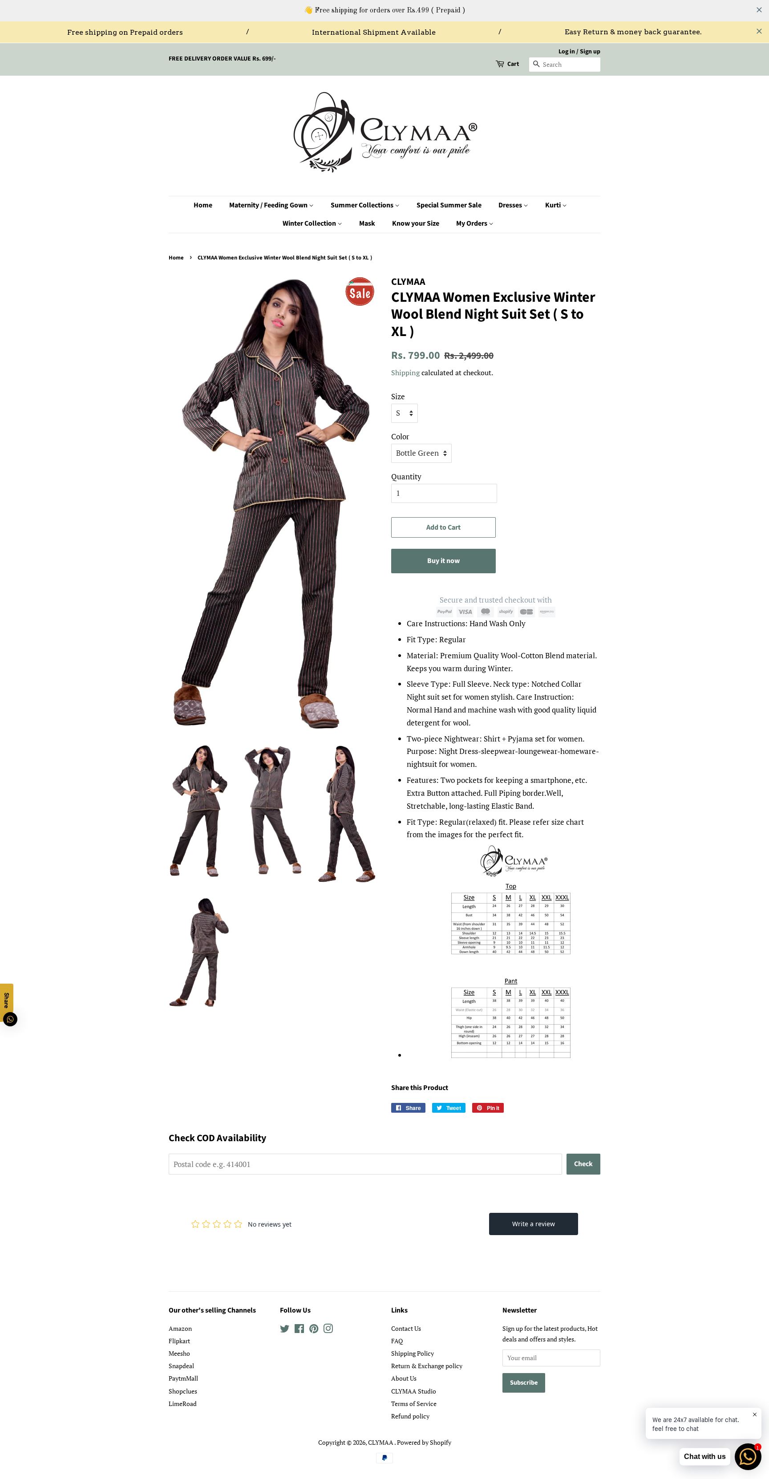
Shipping (405, 372)
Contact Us (406, 1328)
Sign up (590, 51)
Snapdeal (181, 1365)
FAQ (397, 1341)
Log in (567, 51)
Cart (513, 64)
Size (398, 396)
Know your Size (415, 223)
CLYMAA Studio (413, 1391)
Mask (367, 223)
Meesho (179, 1353)
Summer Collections (363, 205)
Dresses (510, 205)
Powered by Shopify (424, 1442)
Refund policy (410, 1416)
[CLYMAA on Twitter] (285, 1330)
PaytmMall (183, 1378)
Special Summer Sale (449, 205)
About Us (404, 1378)
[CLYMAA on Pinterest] (314, 1330)
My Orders (472, 223)
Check (583, 1164)
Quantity (406, 476)
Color (400, 436)
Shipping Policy (412, 1353)
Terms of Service (414, 1403)
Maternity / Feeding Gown (269, 205)
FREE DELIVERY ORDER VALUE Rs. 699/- (222, 58)
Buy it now (443, 561)
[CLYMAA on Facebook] (299, 1330)
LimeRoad (183, 1403)
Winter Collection (310, 223)
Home (203, 205)
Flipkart (179, 1341)
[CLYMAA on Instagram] (328, 1330)
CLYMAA (381, 1442)
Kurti (553, 205)
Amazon (180, 1328)
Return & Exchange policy (426, 1365)
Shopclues (183, 1391)
